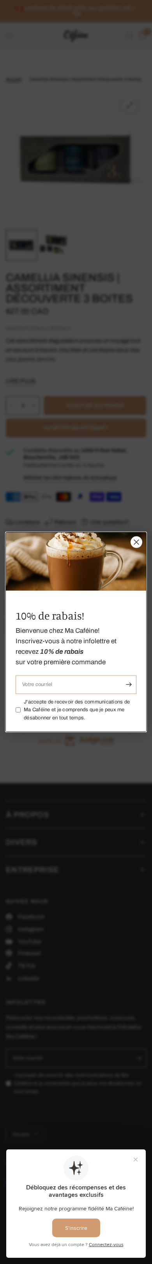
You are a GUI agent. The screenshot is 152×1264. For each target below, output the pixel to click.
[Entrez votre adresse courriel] (128, 684)
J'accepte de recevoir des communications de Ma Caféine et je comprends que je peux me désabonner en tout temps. (77, 710)
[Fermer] (136, 542)
